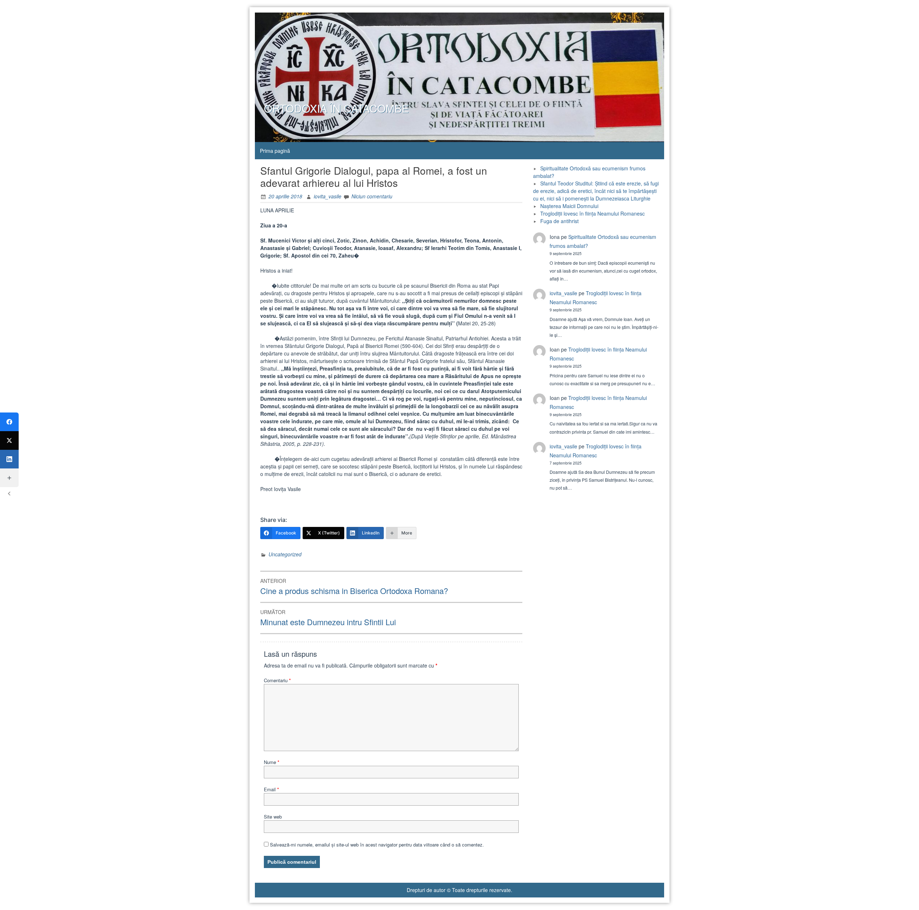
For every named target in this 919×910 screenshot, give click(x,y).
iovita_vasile (327, 196)
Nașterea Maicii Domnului (569, 205)
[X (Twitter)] (9, 440)
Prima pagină (275, 150)
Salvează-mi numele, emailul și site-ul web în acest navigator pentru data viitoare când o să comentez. (377, 844)
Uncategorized (285, 554)
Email (271, 789)
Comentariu (277, 680)
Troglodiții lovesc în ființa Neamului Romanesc (592, 213)
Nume (271, 762)
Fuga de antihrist (559, 221)
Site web (273, 816)
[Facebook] (9, 421)
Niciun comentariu (371, 196)
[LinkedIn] (9, 459)
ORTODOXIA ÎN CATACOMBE (336, 108)
